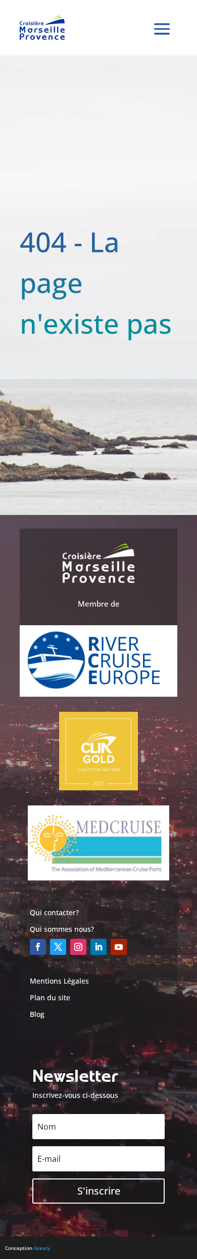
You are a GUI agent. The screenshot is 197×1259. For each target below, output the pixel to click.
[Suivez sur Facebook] (38, 947)
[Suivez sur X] (58, 947)
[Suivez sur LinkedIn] (98, 947)
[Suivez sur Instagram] (78, 947)
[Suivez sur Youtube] (119, 947)
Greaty (42, 1247)
